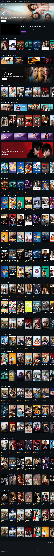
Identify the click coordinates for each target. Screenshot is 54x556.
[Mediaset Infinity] (3, 1)
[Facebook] (48, 542)
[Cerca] (51, 1)
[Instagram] (50, 542)
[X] (52, 542)
